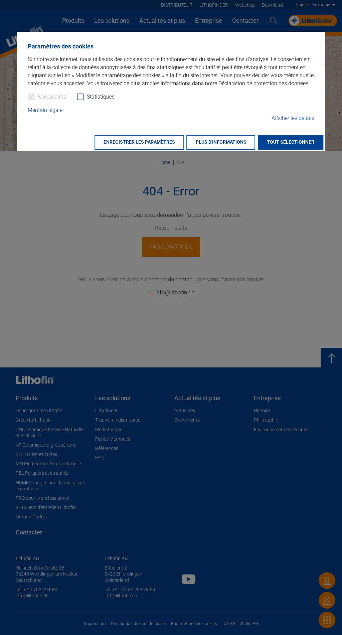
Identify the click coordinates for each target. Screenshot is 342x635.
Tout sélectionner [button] (290, 142)
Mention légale (45, 110)
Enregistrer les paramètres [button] (139, 142)
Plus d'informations (221, 142)
